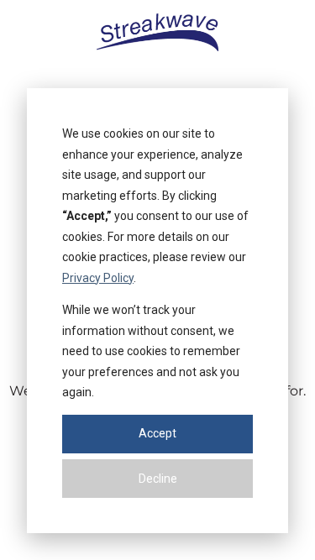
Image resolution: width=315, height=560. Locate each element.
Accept (157, 433)
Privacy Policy (98, 278)
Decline (158, 478)
